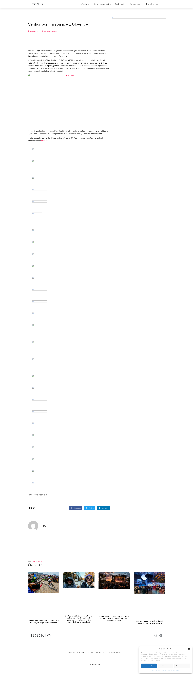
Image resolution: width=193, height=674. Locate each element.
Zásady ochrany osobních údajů (170, 670)
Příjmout (149, 666)
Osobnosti (119, 4)
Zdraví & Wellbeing (102, 4)
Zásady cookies (155, 670)
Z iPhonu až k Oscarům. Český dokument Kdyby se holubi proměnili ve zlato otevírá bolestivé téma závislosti (79, 619)
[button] (189, 649)
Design (46, 31)
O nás (90, 652)
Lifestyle (85, 4)
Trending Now (152, 4)
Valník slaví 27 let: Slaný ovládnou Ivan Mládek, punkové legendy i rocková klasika (114, 618)
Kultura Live (135, 4)
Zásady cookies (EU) (116, 652)
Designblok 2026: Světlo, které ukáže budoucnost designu (149, 622)
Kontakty (100, 652)
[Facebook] (160, 635)
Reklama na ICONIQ (76, 652)
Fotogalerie (53, 31)
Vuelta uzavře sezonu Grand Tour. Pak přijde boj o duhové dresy (43, 622)
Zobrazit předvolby (182, 666)
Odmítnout (165, 666)
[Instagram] (155, 635)
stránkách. (45, 141)
